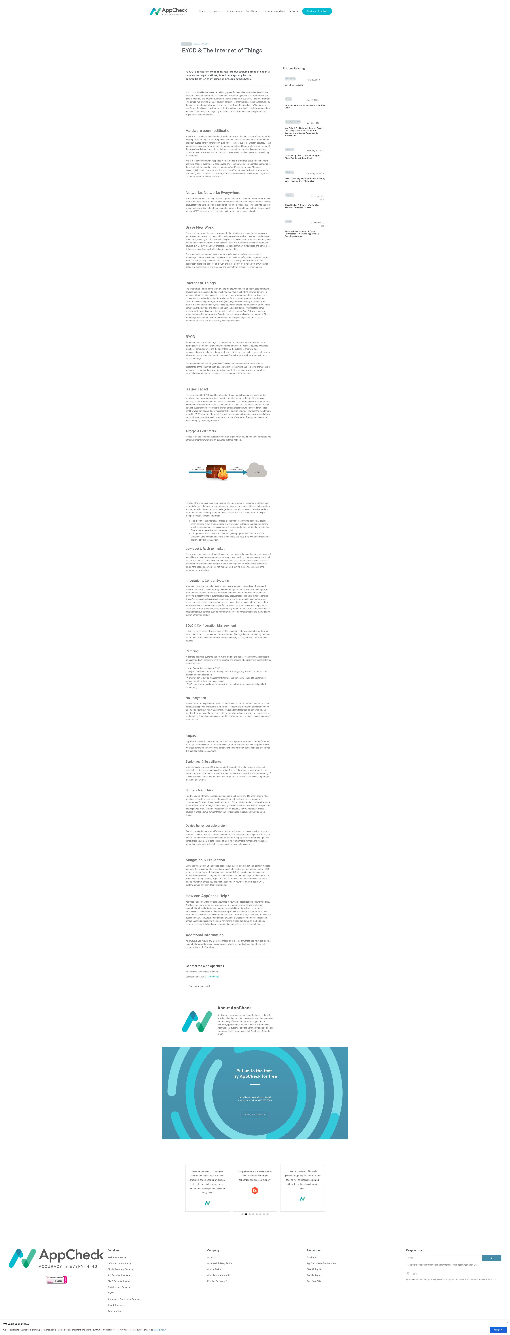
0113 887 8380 (212, 976)
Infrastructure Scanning (119, 1263)
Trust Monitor (115, 1311)
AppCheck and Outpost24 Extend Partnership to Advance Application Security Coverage (302, 233)
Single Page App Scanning (121, 1269)
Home (202, 11)
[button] (242, 1214)
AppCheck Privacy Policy (219, 1263)
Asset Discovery (116, 1305)
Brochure (311, 1257)
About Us (212, 1257)
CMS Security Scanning (119, 1287)
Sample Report (314, 1275)
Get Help (251, 11)
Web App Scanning (117, 1257)
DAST (111, 1293)
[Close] (507, 1322)
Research (186, 44)
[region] (255, 1327)
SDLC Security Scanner (119, 1281)
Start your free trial (317, 11)
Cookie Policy (160, 1330)
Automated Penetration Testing (124, 1299)
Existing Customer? (217, 1281)
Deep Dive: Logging (294, 85)
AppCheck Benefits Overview (321, 1263)
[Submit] (491, 1258)
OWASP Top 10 (314, 1269)
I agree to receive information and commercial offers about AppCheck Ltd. (442, 1265)
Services (215, 11)
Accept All (498, 1330)
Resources (233, 11)
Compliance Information (219, 1275)
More (292, 11)
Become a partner (274, 11)
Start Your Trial (314, 1281)
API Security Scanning (119, 1275)
